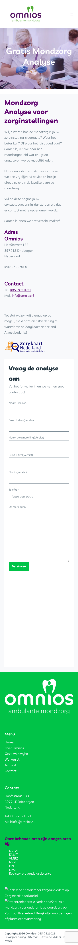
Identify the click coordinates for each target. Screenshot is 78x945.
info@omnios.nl (23, 295)
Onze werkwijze (16, 754)
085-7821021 (20, 290)
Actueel (10, 765)
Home (9, 742)
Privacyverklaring (15, 937)
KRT (12, 866)
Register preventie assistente (30, 873)
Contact (11, 771)
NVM (12, 862)
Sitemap (33, 937)
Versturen (19, 566)
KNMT (13, 854)
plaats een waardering (24, 919)
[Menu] (71, 14)
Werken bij (12, 759)
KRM (12, 870)
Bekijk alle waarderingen (54, 913)
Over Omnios (14, 748)
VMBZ (13, 858)
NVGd (13, 851)
